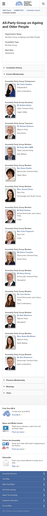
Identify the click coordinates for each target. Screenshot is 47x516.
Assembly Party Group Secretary (19, 102)
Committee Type (12, 42)
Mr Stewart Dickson (25, 126)
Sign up (15, 466)
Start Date (9, 50)
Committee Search (33, 10)
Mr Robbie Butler (24, 105)
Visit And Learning (9, 490)
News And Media (8, 484)
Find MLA (16, 415)
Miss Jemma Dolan (25, 189)
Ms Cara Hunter (23, 294)
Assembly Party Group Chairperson (20, 81)
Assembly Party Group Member (18, 144)
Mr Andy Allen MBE (25, 147)
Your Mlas (6, 479)
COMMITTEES (19, 10)
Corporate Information (10, 500)
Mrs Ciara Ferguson (25, 231)
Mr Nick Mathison (24, 315)
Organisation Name (13, 34)
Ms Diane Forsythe (25, 252)
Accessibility (7, 506)
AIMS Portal (7, 10)
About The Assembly (10, 495)
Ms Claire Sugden (24, 84)
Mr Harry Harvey (24, 273)
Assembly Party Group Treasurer (19, 123)
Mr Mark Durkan (23, 210)
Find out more (18, 432)
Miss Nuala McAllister (26, 336)
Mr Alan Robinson (24, 357)
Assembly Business (9, 474)
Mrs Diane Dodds (24, 168)
